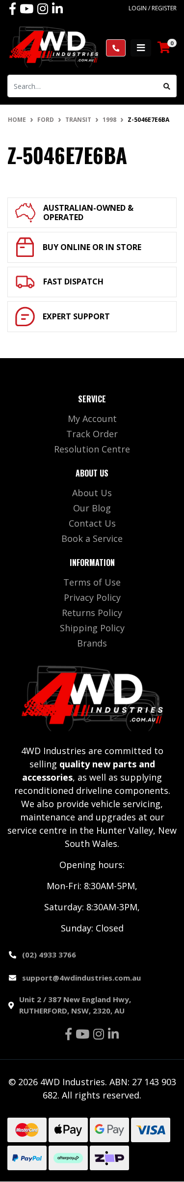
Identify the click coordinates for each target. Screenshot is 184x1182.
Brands (92, 643)
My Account (92, 418)
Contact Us (92, 523)
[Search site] (167, 86)
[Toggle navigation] (141, 47)
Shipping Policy (92, 628)
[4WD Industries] (53, 47)
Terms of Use (92, 582)
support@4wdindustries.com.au (81, 978)
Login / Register (153, 8)
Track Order (92, 434)
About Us (92, 493)
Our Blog (92, 508)
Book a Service (92, 538)
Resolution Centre (92, 449)
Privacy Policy (92, 597)
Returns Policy (92, 613)
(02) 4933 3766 (49, 954)
